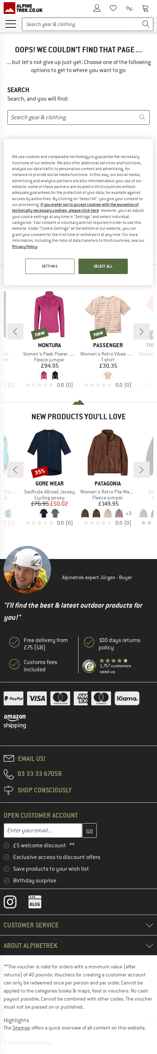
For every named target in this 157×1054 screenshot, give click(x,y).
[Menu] (10, 23)
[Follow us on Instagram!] (15, 903)
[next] (142, 331)
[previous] (15, 331)
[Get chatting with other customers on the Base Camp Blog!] (40, 903)
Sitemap (21, 1027)
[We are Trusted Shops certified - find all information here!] (89, 666)
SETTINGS (50, 266)
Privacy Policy (24, 246)
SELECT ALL (103, 266)
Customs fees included (40, 666)
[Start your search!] (146, 24)
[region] (78, 212)
